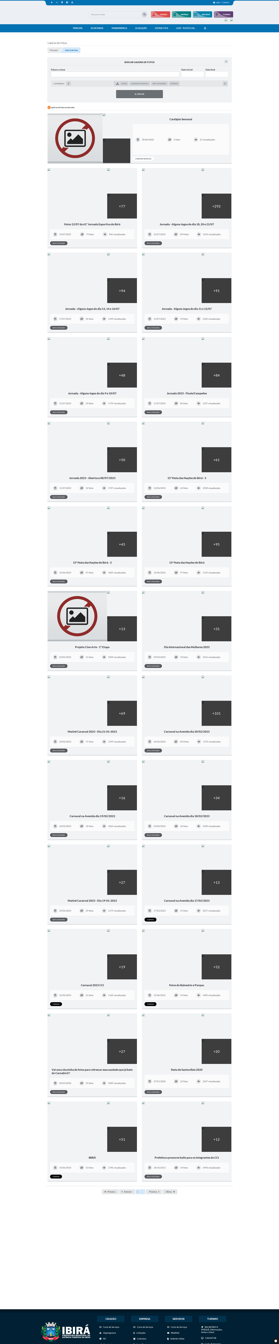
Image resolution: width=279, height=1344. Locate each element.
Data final (210, 69)
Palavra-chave (58, 69)
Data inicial (187, 69)
